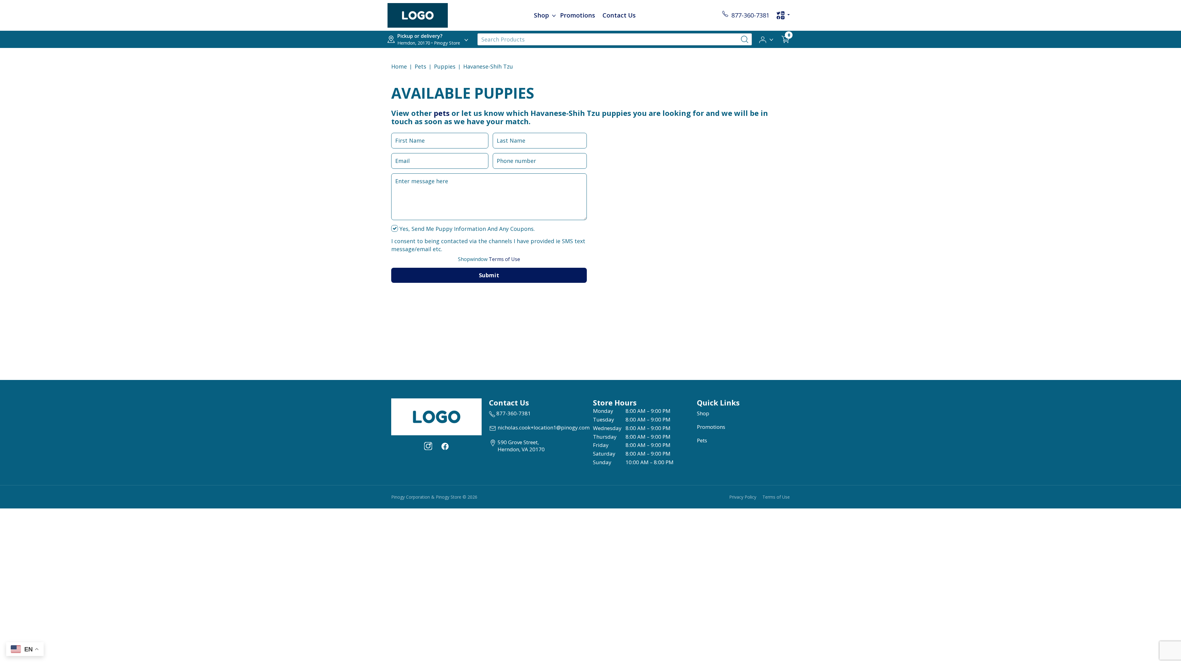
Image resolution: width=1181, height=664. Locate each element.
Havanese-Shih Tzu (488, 66)
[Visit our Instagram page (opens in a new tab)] (428, 446)
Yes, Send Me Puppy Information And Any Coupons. (466, 228)
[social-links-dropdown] (783, 15)
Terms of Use (489, 259)
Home (399, 66)
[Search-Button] (744, 39)
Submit (489, 275)
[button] (766, 39)
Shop (541, 15)
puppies (444, 66)
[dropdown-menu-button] (554, 15)
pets (442, 113)
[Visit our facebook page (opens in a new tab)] (445, 446)
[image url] (418, 14)
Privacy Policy (742, 497)
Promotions (577, 15)
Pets (420, 66)
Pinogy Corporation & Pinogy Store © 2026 (434, 497)
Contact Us (619, 15)
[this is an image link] (436, 416)
